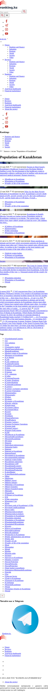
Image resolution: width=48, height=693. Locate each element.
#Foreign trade (10, 426)
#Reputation (9, 547)
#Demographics (10, 229)
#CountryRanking (11, 382)
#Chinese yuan (10, 370)
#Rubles (8, 551)
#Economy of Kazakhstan (14, 401)
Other (11, 57)
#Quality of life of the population (17, 183)
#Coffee (8, 376)
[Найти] (24, 12)
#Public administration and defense (17, 537)
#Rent (7, 545)
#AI (6, 341)
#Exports (8, 414)
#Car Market (9, 357)
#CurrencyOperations (13, 391)
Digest (7, 45)
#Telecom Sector (11, 576)
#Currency (8, 387)
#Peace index (9, 510)
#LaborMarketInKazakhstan (15, 474)
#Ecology (8, 399)
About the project (11, 109)
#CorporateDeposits (12, 378)
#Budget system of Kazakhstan (16, 353)
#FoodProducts (10, 420)
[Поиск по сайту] (2, 15)
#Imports (8, 443)
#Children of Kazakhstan (14, 226)
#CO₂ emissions (11, 374)
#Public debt (9, 539)
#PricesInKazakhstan (12, 530)
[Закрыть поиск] (7, 15)
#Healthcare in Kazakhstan (14, 179)
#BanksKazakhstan (12, 351)
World (11, 53)
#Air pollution (10, 343)
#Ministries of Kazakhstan (14, 485)
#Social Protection (11, 562)
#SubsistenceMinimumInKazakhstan (18, 570)
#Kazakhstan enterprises (13, 462)
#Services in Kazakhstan (14, 558)
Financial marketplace (13, 91)
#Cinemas (8, 372)
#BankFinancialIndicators (14, 349)
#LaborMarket (10, 472)
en (5, 39)
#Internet (8, 449)
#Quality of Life (11, 541)
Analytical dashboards (13, 89)
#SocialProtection (11, 566)
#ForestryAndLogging (13, 430)
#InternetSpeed (10, 453)
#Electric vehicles (11, 403)
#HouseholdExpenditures (14, 437)
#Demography (10, 395)
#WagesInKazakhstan (13, 585)
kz (3, 39)
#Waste (7, 587)
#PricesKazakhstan (12, 533)
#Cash (7, 360)
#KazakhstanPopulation (13, 468)
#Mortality (8, 491)
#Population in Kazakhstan (14, 516)
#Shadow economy (12, 560)
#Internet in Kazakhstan (13, 451)
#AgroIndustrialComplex (14, 339)
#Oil (6, 497)
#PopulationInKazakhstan (14, 522)
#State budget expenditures (14, 568)
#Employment (10, 405)
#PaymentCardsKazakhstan (15, 508)
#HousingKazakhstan (13, 439)
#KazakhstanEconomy (13, 466)
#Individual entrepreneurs (14, 445)
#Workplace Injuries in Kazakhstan (17, 589)
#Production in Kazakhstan (15, 535)
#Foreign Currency (12, 422)
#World (7, 282)
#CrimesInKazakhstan (13, 385)
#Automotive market (12, 347)
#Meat (7, 476)
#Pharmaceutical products (14, 514)
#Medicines (9, 478)
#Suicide (8, 572)
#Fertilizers (9, 416)
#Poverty (8, 204)
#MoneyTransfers (11, 487)
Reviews (8, 60)
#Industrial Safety (11, 447)
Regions (12, 51)
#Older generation (11, 231)
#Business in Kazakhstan (14, 355)
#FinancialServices (12, 418)
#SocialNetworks (11, 564)
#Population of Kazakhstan (15, 181)
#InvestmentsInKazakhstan (14, 457)
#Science (8, 555)
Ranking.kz (6, 634)
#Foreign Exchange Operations (16, 424)
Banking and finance (17, 47)
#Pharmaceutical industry (14, 512)
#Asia (7, 345)
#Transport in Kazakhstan (14, 580)
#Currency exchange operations (16, 389)
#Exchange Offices (12, 407)
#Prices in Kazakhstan (13, 528)
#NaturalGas (9, 493)
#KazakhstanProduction (13, 470)
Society (12, 55)
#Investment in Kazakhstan (15, 455)
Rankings (8, 74)
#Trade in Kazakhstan (13, 578)
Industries (12, 49)
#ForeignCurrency (11, 428)
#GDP (7, 432)
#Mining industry (11, 483)
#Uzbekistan (9, 583)
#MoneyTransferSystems (14, 489)
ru (1, 39)
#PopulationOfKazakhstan (14, 524)
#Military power (11, 480)
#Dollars (8, 397)
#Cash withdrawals (12, 362)
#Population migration (13, 278)
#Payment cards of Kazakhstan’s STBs (19, 505)
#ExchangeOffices (11, 410)
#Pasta (7, 503)
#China (7, 368)
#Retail (7, 549)
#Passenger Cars (11, 501)
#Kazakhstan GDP (12, 464)
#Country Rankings (12, 380)
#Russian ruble (10, 553)
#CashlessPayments (12, 364)
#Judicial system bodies (13, 253)
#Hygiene (8, 441)
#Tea (6, 574)
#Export (8, 412)
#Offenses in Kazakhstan (14, 255)
